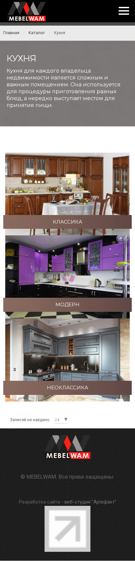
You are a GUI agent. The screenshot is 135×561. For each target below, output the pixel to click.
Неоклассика (67, 387)
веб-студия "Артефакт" (90, 502)
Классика (67, 222)
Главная (11, 32)
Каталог (37, 32)
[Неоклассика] (67, 359)
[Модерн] (67, 276)
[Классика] (67, 194)
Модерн (67, 304)
